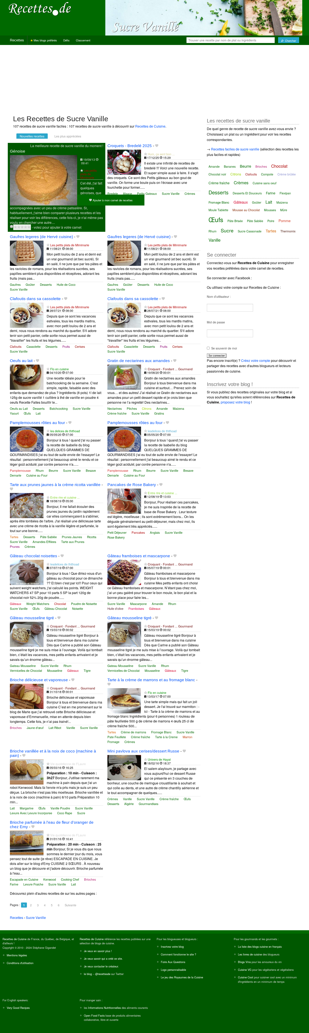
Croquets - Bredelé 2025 (129, 146)
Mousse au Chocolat (246, 210)
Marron (187, 737)
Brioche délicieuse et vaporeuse (39, 680)
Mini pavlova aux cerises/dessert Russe (143, 751)
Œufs (27, 413)
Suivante (70, 905)
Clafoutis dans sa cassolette (35, 298)
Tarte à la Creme (166, 737)
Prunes (15, 546)
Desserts (46, 284)
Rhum (40, 470)
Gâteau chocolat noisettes (33, 556)
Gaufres (15, 284)
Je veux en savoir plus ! (98, 951)
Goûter (30, 284)
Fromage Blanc (161, 732)
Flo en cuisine (59, 369)
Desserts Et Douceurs (247, 193)
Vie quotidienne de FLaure (68, 764)
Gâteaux (15, 603)
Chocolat (60, 603)
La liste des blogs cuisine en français (260, 947)
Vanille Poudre (60, 808)
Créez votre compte (255, 360)
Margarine (26, 808)
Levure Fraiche (33, 884)
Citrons (146, 408)
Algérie (129, 803)
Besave (91, 470)
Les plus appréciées (67, 136)
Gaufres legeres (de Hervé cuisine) (41, 237)
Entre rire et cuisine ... (65, 497)
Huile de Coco (66, 284)
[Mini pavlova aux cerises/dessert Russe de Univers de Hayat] (124, 767)
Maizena (178, 408)
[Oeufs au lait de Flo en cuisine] (27, 376)
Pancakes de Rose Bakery (131, 484)
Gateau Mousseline (23, 665)
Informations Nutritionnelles (104, 1008)
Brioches (16, 727)
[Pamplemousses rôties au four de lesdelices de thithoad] (124, 438)
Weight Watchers (37, 603)
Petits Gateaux (147, 193)
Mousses (270, 210)
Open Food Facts (94, 1015)
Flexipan (285, 193)
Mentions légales (17, 955)
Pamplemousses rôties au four (37, 422)
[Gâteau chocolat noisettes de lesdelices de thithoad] (27, 571)
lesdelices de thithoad (162, 431)
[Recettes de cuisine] (40, 8)
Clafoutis (15, 346)
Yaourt (14, 413)
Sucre (81, 813)
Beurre (53, 470)
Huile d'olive (115, 608)
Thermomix (288, 231)
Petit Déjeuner (117, 532)
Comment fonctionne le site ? (178, 954)
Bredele (112, 193)
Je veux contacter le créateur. (101, 966)
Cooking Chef (70, 879)
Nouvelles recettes (32, 136)
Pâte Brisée (235, 221)
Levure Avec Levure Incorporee (31, 813)
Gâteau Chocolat (56, 608)
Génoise (17, 151)
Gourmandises (148, 803)
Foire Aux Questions (173, 962)
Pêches (132, 408)
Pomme (285, 220)
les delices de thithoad (65, 431)
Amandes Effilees (44, 541)
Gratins (159, 413)
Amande (162, 408)
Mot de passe (216, 322)
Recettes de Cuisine (150, 126)
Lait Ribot (55, 727)
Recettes (17, 40)
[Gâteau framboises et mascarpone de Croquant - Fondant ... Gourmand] (124, 571)
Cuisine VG (244, 970)
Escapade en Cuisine (24, 879)
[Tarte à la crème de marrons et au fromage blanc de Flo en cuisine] (124, 700)
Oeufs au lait (21, 360)
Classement (83, 40)
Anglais (155, 532)
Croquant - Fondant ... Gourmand (170, 369)
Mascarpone (138, 603)
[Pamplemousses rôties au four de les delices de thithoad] (27, 438)
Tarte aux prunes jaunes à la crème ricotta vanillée (55, 484)
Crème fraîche (117, 413)
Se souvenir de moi (224, 348)
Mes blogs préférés (45, 40)
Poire (270, 221)
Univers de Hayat (159, 759)
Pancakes (138, 532)
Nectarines (114, 408)
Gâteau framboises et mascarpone (138, 556)
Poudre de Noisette (84, 603)
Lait (38, 413)
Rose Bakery (116, 537)
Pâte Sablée (48, 537)
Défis (66, 40)
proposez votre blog (235, 402)
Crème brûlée (286, 174)
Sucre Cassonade (249, 231)
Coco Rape (64, 813)
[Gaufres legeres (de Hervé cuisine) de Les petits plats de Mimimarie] (27, 252)
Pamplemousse (20, 470)
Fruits (66, 346)
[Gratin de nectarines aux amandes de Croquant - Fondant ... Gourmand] (124, 376)
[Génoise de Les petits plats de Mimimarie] (43, 179)
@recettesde (102, 974)
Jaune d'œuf (35, 727)
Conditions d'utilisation (20, 963)
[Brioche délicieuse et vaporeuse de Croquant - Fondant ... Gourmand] (27, 695)
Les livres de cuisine (250, 954)
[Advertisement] (154, 77)
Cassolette (33, 346)
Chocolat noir (217, 174)
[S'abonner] (81, 170)
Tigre (87, 670)
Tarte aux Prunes (72, 541)
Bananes (230, 166)
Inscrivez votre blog (172, 947)
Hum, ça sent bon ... (161, 154)
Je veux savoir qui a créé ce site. (103, 959)
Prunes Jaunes (72, 537)
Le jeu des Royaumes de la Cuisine (182, 977)
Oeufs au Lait (19, 408)
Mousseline (54, 670)
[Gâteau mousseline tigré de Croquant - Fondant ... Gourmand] (27, 633)
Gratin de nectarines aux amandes (138, 360)
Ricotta (91, 537)
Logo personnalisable (173, 970)
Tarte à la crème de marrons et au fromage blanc (151, 680)
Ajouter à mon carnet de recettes (112, 200)
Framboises (136, 608)
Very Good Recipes (18, 1008)
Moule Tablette (218, 210)
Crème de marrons (133, 732)
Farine (14, 884)
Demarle (15, 475)
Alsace (127, 193)
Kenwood (49, 879)
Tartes (14, 537)
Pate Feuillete (116, 737)
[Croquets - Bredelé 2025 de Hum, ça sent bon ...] (124, 161)
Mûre (283, 210)
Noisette (77, 608)
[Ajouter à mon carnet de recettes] (156, 146)
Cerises (80, 346)
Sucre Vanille (171, 193)
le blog (88, 974)
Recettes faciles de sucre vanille (235, 149)
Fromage (113, 741)
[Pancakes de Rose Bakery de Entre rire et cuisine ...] (124, 500)
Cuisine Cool (245, 977)
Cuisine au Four (37, 475)
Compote (267, 174)
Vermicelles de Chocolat (26, 670)
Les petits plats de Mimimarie (88, 174)
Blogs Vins (244, 962)
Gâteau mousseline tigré (32, 618)
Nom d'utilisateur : (219, 296)
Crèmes (190, 193)
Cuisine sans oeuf (264, 183)
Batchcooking (59, 408)
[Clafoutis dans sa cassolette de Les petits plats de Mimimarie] (27, 314)
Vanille (70, 727)
